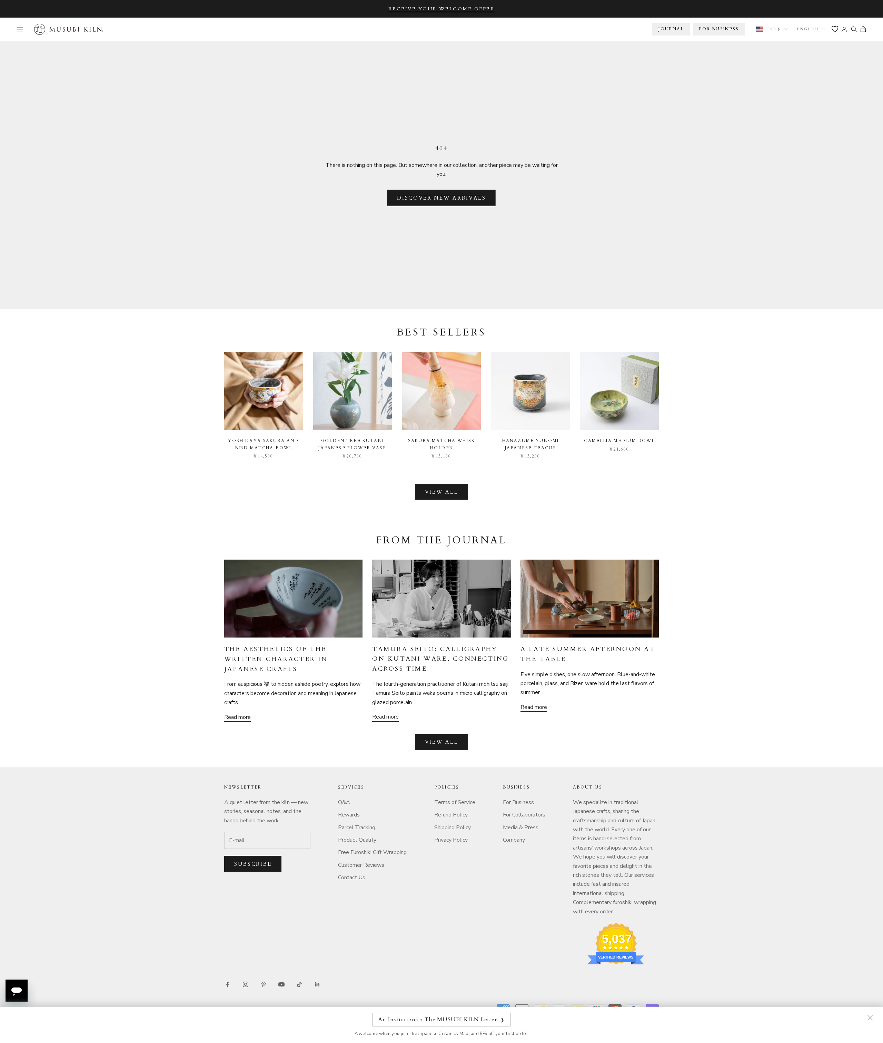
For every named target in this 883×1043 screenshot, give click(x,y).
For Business (518, 802)
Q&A (344, 802)
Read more (237, 717)
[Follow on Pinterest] (263, 984)
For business (719, 29)
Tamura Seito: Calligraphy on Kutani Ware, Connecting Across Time (440, 659)
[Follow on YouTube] (281, 984)
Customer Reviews (361, 865)
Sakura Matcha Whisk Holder (441, 444)
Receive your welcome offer (441, 9)
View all (441, 492)
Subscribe (252, 864)
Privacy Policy (451, 840)
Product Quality (357, 840)
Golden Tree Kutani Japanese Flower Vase (352, 444)
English (807, 29)
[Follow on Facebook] (227, 984)
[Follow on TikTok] (299, 984)
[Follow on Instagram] (245, 984)
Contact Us (351, 877)
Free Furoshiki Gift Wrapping (372, 852)
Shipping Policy (452, 827)
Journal (671, 29)
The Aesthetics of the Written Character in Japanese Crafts (276, 659)
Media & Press (520, 827)
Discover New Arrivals (441, 197)
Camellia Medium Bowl (619, 440)
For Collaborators (524, 815)
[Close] (869, 1017)
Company (514, 840)
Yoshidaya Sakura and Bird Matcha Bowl (263, 444)
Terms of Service (454, 802)
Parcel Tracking (356, 827)
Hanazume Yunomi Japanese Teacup (530, 444)
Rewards (349, 815)
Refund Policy (451, 815)
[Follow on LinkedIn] (317, 984)
